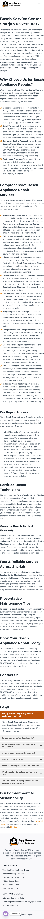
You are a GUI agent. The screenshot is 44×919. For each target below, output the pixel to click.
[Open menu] (39, 4)
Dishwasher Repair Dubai (13, 874)
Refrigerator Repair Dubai (13, 877)
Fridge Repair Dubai (10, 881)
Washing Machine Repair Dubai (15, 870)
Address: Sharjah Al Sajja (13, 898)
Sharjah (13, 827)
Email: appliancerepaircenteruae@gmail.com (21, 902)
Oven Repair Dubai (10, 888)
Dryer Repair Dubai (10, 885)
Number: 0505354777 (11, 905)
